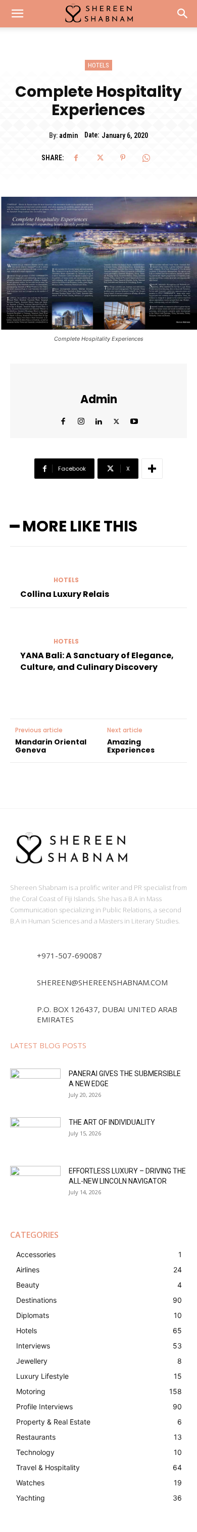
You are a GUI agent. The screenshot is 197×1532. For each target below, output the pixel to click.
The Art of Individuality (112, 1122)
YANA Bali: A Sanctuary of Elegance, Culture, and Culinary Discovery (97, 661)
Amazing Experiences (131, 746)
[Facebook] (76, 158)
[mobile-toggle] (17, 13)
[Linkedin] (99, 419)
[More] (152, 468)
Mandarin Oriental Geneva (50, 746)
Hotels (98, 65)
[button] (183, 13)
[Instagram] (81, 419)
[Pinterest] (123, 158)
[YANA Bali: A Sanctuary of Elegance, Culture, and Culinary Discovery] (27, 632)
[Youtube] (134, 419)
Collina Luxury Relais (64, 594)
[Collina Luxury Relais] (27, 571)
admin (68, 135)
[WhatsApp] (146, 158)
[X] (99, 158)
